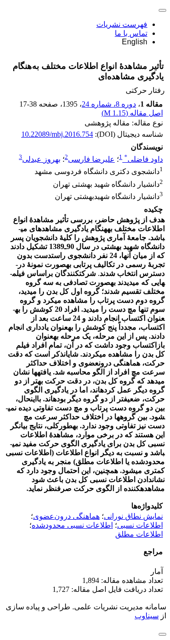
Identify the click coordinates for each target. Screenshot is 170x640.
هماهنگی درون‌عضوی (66, 516)
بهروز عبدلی (41, 159)
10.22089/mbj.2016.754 (57, 134)
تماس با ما (131, 33)
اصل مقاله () (132, 113)
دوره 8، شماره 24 (109, 104)
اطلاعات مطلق (139, 534)
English (134, 42)
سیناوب (147, 616)
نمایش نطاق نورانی (133, 516)
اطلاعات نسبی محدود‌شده (72, 525)
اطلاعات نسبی (140, 525)
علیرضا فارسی (91, 159)
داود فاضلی (143, 159)
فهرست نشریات (121, 24)
